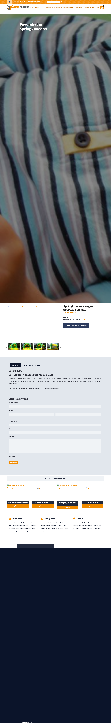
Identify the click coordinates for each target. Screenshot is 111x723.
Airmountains (78, 7)
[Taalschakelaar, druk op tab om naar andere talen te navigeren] (9, 2)
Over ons (81, 2)
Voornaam (12, 416)
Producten (66, 312)
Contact (101, 2)
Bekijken (19, 506)
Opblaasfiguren (67, 7)
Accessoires (95, 7)
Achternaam (59, 416)
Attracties (57, 7)
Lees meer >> (12, 534)
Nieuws (95, 2)
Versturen (13, 462)
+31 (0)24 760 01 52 (19, 1)
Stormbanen (49, 7)
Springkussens (39, 7)
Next (60, 347)
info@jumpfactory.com (35, 1)
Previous (6, 347)
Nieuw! (31, 7)
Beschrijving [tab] (15, 365)
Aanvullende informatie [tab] (32, 365)
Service (88, 2)
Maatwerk (86, 7)
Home (74, 2)
